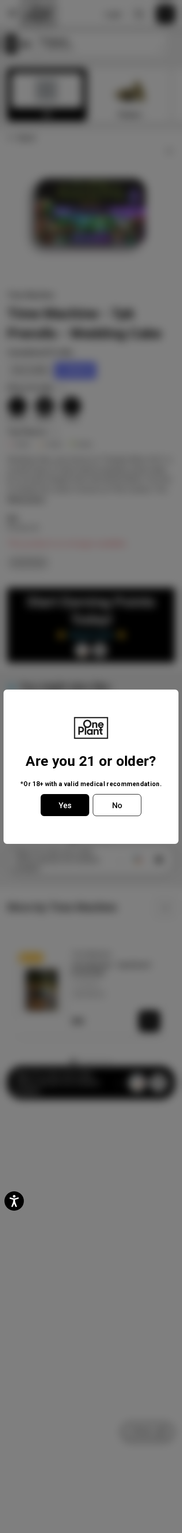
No (117, 805)
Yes (65, 805)
